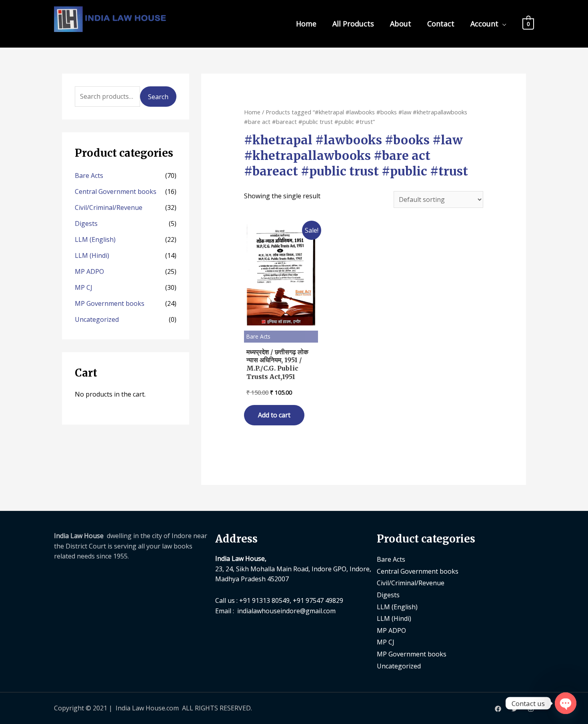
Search (158, 96)
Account (484, 23)
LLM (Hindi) (92, 255)
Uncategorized (97, 319)
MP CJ (83, 287)
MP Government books (109, 303)
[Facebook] (498, 709)
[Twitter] (514, 709)
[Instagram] (531, 709)
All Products (353, 23)
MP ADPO (89, 271)
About (400, 23)
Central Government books (115, 191)
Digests (86, 223)
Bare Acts (89, 175)
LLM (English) (95, 239)
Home (306, 23)
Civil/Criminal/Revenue (108, 207)
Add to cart (274, 415)
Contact (440, 23)
